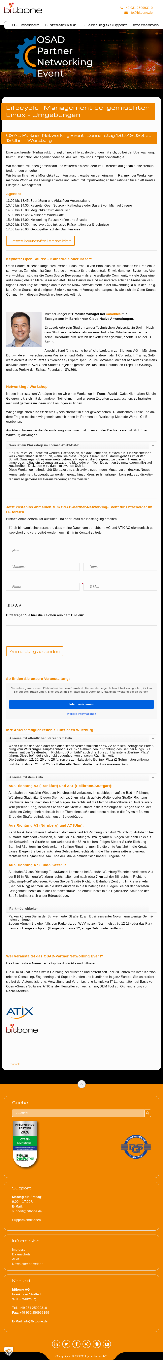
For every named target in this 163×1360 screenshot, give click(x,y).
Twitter (66, 1344)
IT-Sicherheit (25, 25)
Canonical (114, 314)
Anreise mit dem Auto (26, 777)
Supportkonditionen (26, 1220)
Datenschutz (21, 1254)
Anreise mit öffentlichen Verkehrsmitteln (40, 738)
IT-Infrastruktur (59, 25)
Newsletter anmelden (27, 1264)
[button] (8, 1351)
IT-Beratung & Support (103, 25)
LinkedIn (56, 1344)
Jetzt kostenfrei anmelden (40, 240)
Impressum (20, 1249)
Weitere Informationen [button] (81, 713)
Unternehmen (145, 25)
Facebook (76, 1344)
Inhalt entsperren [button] (81, 704)
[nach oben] (82, 1084)
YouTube (107, 1344)
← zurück (13, 1064)
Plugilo (97, 1344)
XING (86, 1344)
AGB (15, 1259)
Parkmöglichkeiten (24, 908)
